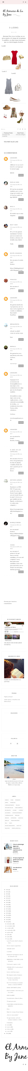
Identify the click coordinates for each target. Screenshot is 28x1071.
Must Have (14, 225)
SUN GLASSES (10, 995)
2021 (7, 900)
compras (21, 810)
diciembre (9, 924)
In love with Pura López (13, 972)
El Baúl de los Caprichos (15, 450)
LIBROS (6, 802)
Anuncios (20, 817)
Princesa (13, 279)
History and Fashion (17, 812)
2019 (7, 904)
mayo (8, 939)
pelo (6, 823)
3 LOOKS (9, 951)
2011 (7, 921)
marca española (18, 807)
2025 (7, 892)
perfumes (17, 815)
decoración (8, 810)
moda (12, 799)
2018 (7, 906)
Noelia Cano (14, 182)
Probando (17, 799)
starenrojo (13, 363)
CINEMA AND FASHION (9, 805)
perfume (7, 817)
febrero (9, 1029)
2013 (7, 917)
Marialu (13, 346)
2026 (7, 889)
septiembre (10, 930)
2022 (7, 898)
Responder (21, 175)
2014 (7, 915)
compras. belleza (9, 815)
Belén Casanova (16, 253)
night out (19, 825)
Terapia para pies (11, 1001)
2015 (7, 913)
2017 (7, 909)
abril (8, 1025)
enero (8, 1031)
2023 (7, 896)
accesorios (7, 812)
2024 (7, 894)
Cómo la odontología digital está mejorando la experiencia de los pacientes (18, 848)
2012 (7, 919)
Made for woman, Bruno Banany (15, 1012)
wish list (7, 820)
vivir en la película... (16, 828)
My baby (15, 810)
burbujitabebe (15, 522)
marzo (8, 1027)
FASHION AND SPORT (15, 820)
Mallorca (7, 828)
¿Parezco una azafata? (12, 1015)
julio (8, 934)
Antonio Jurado (16, 480)
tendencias (12, 802)
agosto (9, 932)
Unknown (13, 158)
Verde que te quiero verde (13, 964)
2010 (7, 1033)
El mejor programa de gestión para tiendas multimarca (18, 859)
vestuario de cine (9, 807)
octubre (9, 928)
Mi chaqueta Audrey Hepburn (14, 975)
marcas (6, 799)
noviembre (10, 926)
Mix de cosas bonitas (10, 825)
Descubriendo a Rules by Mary (14, 998)
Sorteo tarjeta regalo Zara (14, 945)
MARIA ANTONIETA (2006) (14, 987)
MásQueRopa (14, 324)
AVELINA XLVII (11, 948)
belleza (18, 805)
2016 (7, 911)
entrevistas (13, 817)
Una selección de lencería (17, 868)
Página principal (8, 696)
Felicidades (10, 1022)
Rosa (8, 1009)
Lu (13, 32)
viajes (10, 823)
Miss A (12, 206)
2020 (7, 902)
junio (8, 936)
